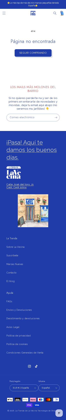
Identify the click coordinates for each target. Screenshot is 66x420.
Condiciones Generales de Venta (24, 352)
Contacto (11, 272)
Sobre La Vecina (15, 247)
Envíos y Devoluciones (19, 310)
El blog (10, 281)
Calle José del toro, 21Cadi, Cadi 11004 (20, 186)
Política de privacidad (18, 335)
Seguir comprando (33, 52)
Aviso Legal (13, 327)
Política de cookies (17, 344)
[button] (4, 13)
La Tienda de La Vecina (26, 411)
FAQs (9, 301)
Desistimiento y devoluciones (23, 318)
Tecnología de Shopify (48, 411)
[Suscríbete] (55, 117)
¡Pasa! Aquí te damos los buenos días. (31, 150)
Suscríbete (12, 255)
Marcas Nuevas (14, 264)
